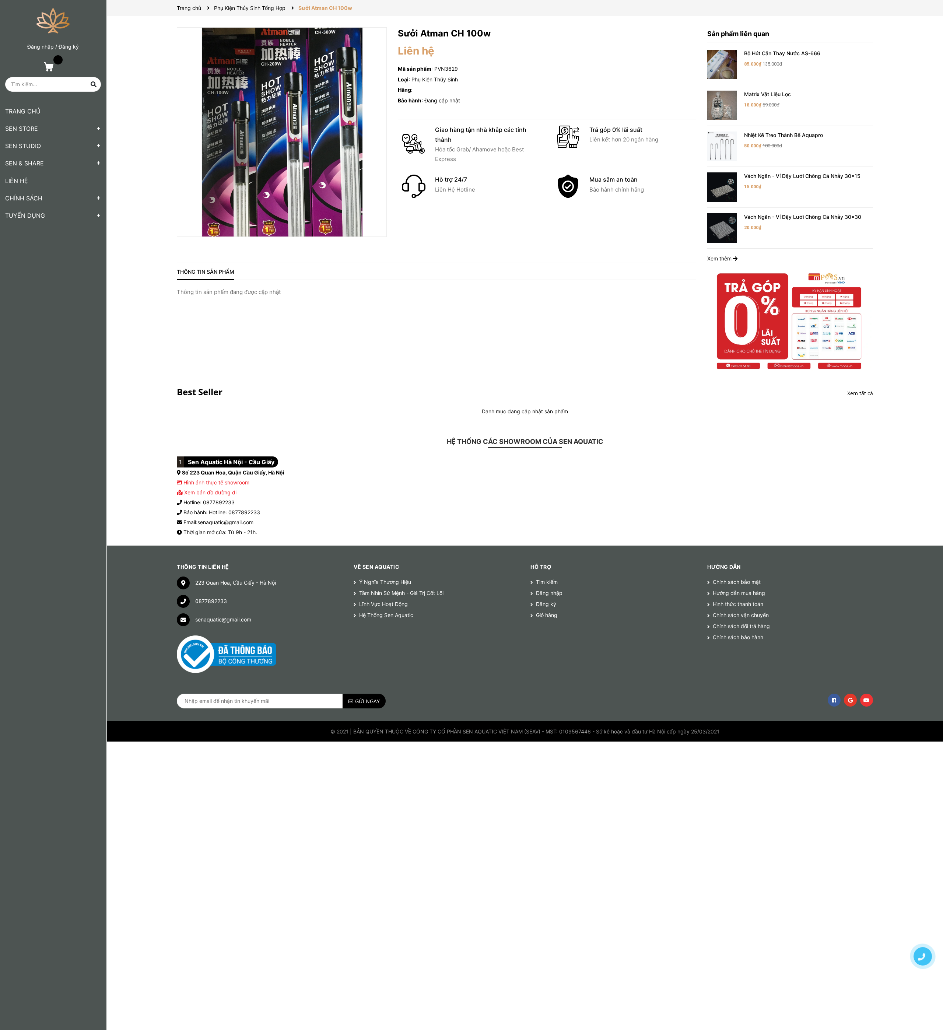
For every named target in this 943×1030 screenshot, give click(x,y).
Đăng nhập (40, 46)
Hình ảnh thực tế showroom (216, 482)
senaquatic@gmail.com (223, 619)
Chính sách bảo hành (738, 637)
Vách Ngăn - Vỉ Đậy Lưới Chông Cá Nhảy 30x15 (802, 176)
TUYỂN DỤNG (25, 215)
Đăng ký (69, 46)
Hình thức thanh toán (738, 604)
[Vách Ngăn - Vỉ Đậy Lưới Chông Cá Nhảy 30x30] (722, 227)
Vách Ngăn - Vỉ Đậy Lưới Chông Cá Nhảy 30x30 (802, 217)
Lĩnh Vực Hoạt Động (383, 604)
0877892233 (211, 601)
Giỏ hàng (546, 615)
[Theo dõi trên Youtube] (866, 700)
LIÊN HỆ (16, 181)
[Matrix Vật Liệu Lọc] (722, 105)
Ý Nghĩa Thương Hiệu (385, 582)
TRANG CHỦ (23, 111)
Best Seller (199, 392)
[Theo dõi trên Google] (850, 700)
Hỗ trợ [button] (540, 567)
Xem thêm (720, 258)
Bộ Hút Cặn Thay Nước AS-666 (782, 53)
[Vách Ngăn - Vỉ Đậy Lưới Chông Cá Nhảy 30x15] (722, 186)
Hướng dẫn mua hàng (739, 593)
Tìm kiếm (547, 582)
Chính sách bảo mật (737, 582)
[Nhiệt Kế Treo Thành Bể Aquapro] (722, 146)
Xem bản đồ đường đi (209, 492)
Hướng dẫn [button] (724, 567)
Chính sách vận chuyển (741, 615)
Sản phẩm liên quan (738, 34)
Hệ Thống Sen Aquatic (386, 615)
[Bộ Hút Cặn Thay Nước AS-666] (722, 64)
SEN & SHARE (24, 163)
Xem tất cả (860, 393)
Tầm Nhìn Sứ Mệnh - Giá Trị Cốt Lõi (401, 593)
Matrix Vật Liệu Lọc (767, 94)
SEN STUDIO (23, 146)
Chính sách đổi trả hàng (741, 626)
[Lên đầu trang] (923, 930)
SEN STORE (21, 128)
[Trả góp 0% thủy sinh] (790, 320)
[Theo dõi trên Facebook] (834, 700)
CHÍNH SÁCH (23, 198)
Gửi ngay (367, 701)
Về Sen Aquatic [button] (376, 567)
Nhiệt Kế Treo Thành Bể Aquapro (783, 135)
